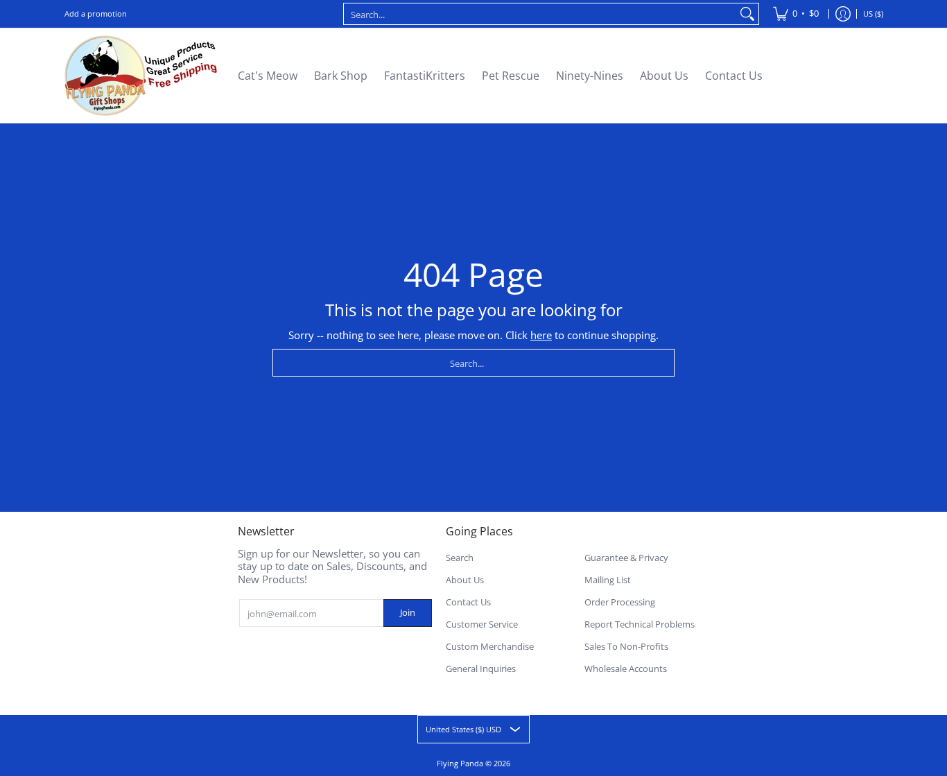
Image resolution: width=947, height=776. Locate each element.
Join (407, 612)
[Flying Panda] (140, 75)
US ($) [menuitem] (873, 13)
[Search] (747, 13)
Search (460, 557)
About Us (465, 580)
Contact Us (468, 602)
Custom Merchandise (490, 646)
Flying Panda (460, 763)
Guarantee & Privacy (626, 557)
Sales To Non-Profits (626, 646)
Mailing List (607, 580)
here (541, 335)
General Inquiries (481, 668)
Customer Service (482, 624)
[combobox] (540, 13)
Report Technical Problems (639, 624)
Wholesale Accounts (625, 668)
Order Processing (619, 602)
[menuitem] (796, 14)
